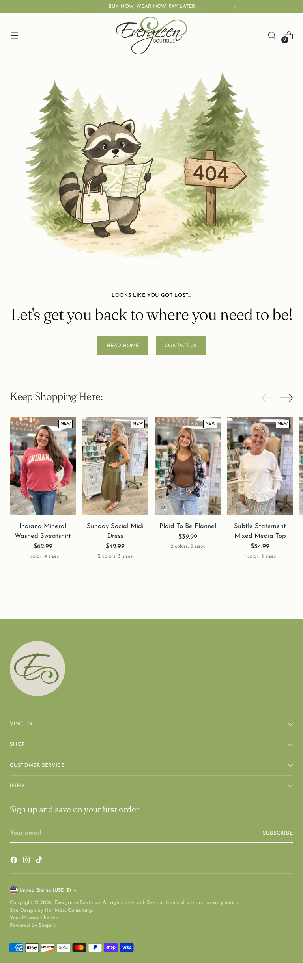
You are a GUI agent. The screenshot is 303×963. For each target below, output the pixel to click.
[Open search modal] (272, 36)
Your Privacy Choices (34, 917)
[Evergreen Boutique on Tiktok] (40, 861)
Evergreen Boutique (77, 902)
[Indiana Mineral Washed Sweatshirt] (43, 466)
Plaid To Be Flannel (187, 526)
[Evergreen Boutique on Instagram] (27, 861)
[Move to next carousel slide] (286, 397)
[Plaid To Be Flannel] (188, 466)
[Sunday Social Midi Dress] (115, 466)
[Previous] (69, 6)
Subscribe (278, 833)
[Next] (234, 6)
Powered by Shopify (33, 925)
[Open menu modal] (14, 36)
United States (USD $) (45, 890)
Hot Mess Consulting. (69, 910)
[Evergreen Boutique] (151, 35)
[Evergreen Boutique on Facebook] (14, 861)
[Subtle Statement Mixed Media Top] (260, 466)
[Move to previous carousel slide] (268, 398)
